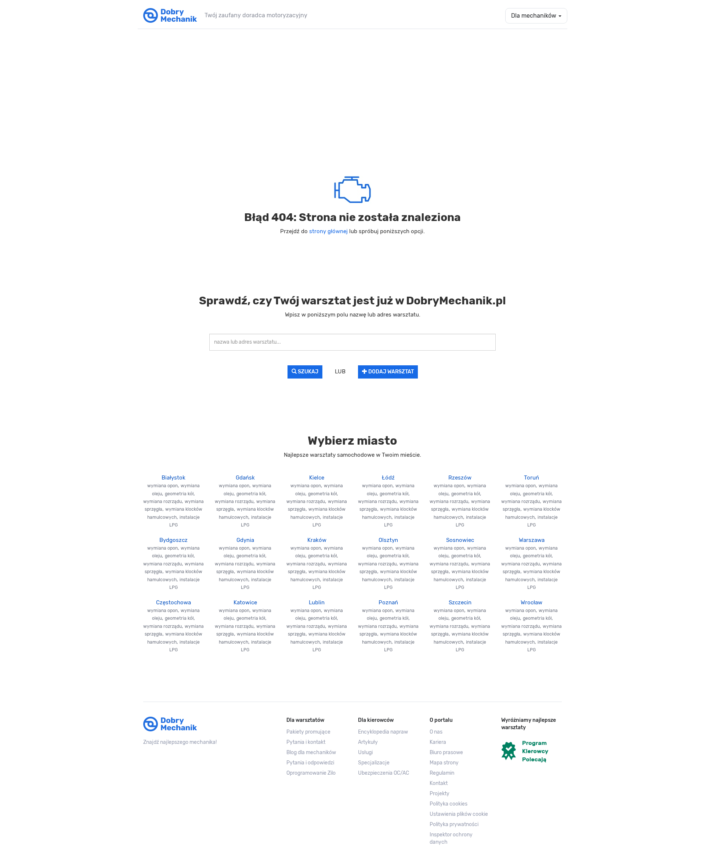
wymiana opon (162, 485)
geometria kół (179, 493)
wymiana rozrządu (162, 501)
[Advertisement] (352, 91)
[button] (460, 814)
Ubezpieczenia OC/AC (383, 773)
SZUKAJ (307, 372)
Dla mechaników (534, 15)
